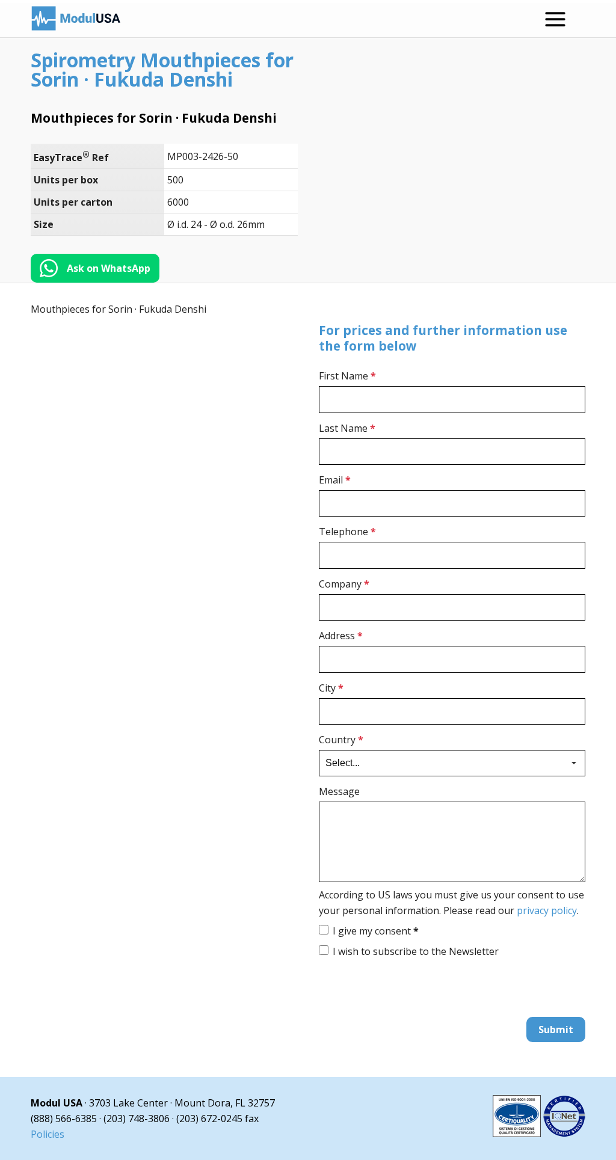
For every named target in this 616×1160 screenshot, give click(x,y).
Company (344, 584)
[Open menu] (555, 19)
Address (341, 635)
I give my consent (376, 931)
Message (339, 791)
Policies (47, 1134)
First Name (347, 375)
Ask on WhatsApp (108, 268)
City (331, 688)
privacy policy (547, 910)
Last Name (347, 428)
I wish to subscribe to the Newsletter (416, 951)
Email (335, 479)
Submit (555, 1029)
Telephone (347, 531)
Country (341, 739)
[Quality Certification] (539, 1133)
